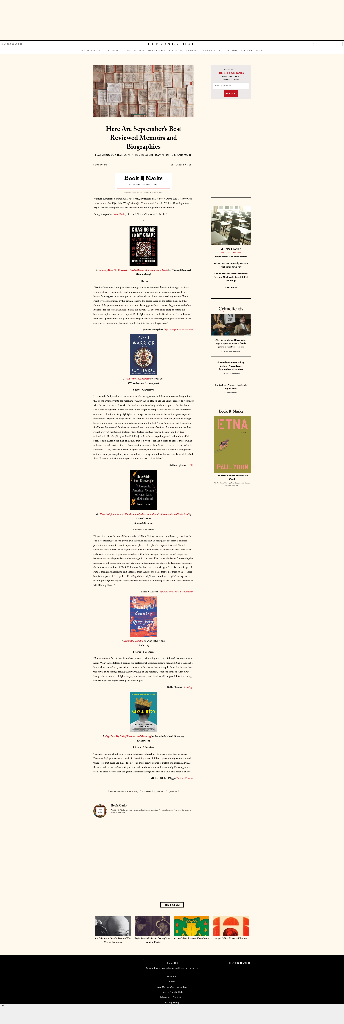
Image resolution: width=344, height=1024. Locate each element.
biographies (146, 791)
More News (231, 288)
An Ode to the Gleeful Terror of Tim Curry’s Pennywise (113, 941)
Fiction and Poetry (113, 51)
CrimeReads (246, 51)
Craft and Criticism (90, 51)
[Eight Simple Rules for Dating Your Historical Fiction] (152, 933)
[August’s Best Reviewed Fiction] (231, 933)
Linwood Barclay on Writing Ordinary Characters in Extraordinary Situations (231, 366)
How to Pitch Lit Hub (172, 991)
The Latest (172, 905)
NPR (190, 465)
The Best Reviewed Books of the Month (232, 477)
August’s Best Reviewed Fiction (231, 939)
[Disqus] (143, 851)
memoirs (173, 791)
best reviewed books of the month (123, 791)
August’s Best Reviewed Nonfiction (191, 939)
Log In (259, 51)
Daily (231, 248)
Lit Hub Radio (175, 51)
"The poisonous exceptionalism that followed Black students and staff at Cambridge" (231, 277)
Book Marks (231, 51)
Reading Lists (192, 51)
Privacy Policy (172, 1002)
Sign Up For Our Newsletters (172, 986)
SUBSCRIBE (231, 94)
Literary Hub (172, 44)
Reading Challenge (212, 51)
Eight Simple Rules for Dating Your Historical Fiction (152, 941)
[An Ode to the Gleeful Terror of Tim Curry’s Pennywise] (113, 933)
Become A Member (156, 51)
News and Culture (135, 51)
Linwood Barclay (232, 373)
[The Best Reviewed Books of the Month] (232, 444)
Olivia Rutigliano (232, 351)
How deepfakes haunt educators (231, 256)
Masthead (172, 976)
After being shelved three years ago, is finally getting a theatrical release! (231, 343)
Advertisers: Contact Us (172, 997)
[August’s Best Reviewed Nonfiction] (191, 933)
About (172, 981)
